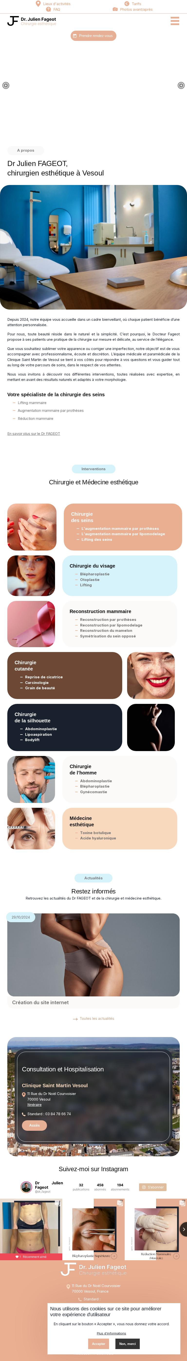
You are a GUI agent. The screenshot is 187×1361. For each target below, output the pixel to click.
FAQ (56, 9)
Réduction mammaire (35, 418)
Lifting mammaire (32, 402)
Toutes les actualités (97, 1018)
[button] (6, 85)
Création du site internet (40, 1002)
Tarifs (136, 3)
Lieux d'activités (57, 3)
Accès (34, 1125)
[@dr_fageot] (26, 1187)
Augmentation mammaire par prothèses (51, 410)
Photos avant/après (136, 9)
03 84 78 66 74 (58, 1114)
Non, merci (127, 1344)
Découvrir (93, 111)
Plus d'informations (111, 1333)
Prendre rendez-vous (96, 36)
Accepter (98, 1344)
